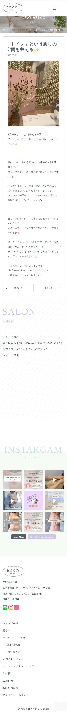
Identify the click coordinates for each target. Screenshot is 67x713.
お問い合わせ (10, 688)
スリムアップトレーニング (18, 666)
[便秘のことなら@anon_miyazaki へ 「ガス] (54, 521)
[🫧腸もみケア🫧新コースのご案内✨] (12, 479)
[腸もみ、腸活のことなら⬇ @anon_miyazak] (54, 500)
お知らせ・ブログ (13, 659)
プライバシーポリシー (16, 695)
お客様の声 (13, 652)
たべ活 (6, 673)
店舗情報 (8, 680)
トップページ (10, 623)
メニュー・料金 (16, 637)
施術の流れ (13, 645)
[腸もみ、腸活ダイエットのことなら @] (33, 500)
